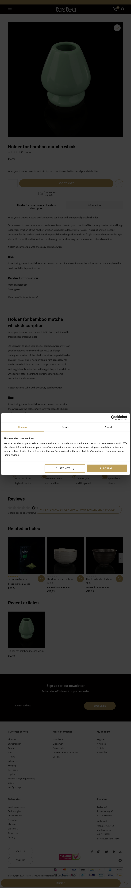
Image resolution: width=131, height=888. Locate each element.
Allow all (107, 468)
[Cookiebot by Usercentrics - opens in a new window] (113, 417)
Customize (63, 468)
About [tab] (108, 426)
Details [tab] (65, 426)
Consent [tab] (22, 426)
